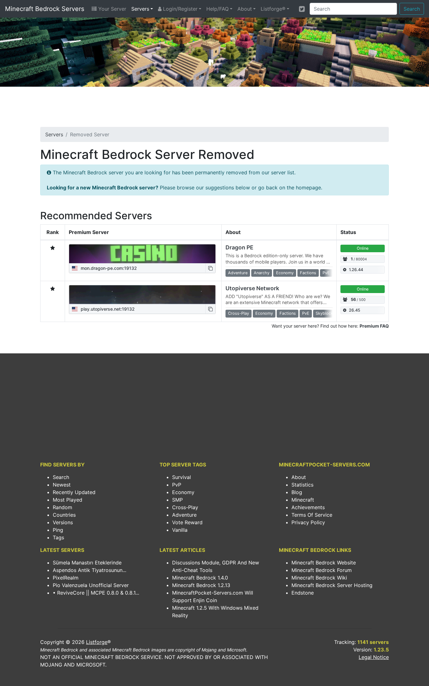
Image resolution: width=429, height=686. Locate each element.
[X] (301, 9)
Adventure (184, 515)
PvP (176, 485)
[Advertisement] (214, 108)
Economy (183, 492)
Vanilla (179, 530)
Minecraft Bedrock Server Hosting (331, 585)
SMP (177, 500)
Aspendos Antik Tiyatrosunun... (89, 570)
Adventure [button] (237, 272)
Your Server (111, 9)
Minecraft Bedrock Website (323, 562)
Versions (63, 522)
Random (62, 507)
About (244, 9)
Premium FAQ (374, 326)
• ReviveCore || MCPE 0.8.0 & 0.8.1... (96, 593)
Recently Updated (74, 492)
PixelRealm (66, 577)
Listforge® (273, 9)
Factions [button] (308, 272)
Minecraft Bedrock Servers (44, 9)
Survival (181, 477)
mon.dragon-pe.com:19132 (108, 268)
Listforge (96, 642)
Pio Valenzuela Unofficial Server (91, 585)
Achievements (308, 507)
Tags (58, 537)
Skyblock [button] (324, 313)
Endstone (302, 593)
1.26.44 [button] (356, 269)
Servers (140, 9)
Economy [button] (285, 272)
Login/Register (179, 9)
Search (412, 9)
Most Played (67, 500)
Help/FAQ (217, 9)
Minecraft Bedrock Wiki (319, 577)
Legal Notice (374, 657)
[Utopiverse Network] (142, 294)
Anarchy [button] (261, 272)
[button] (210, 268)
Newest (62, 485)
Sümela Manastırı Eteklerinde (87, 562)
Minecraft (302, 500)
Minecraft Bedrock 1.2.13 (201, 585)
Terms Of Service (311, 515)
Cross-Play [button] (238, 313)
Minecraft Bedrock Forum (321, 570)
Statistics (302, 485)
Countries (64, 515)
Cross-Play (185, 507)
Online (362, 248)
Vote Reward (187, 522)
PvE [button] (326, 272)
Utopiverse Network (252, 288)
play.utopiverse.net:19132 (107, 309)
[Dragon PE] (142, 253)
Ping (58, 530)
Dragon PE (239, 247)
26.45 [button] (354, 310)
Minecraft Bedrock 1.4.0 (200, 577)
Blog (296, 492)
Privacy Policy (308, 522)
